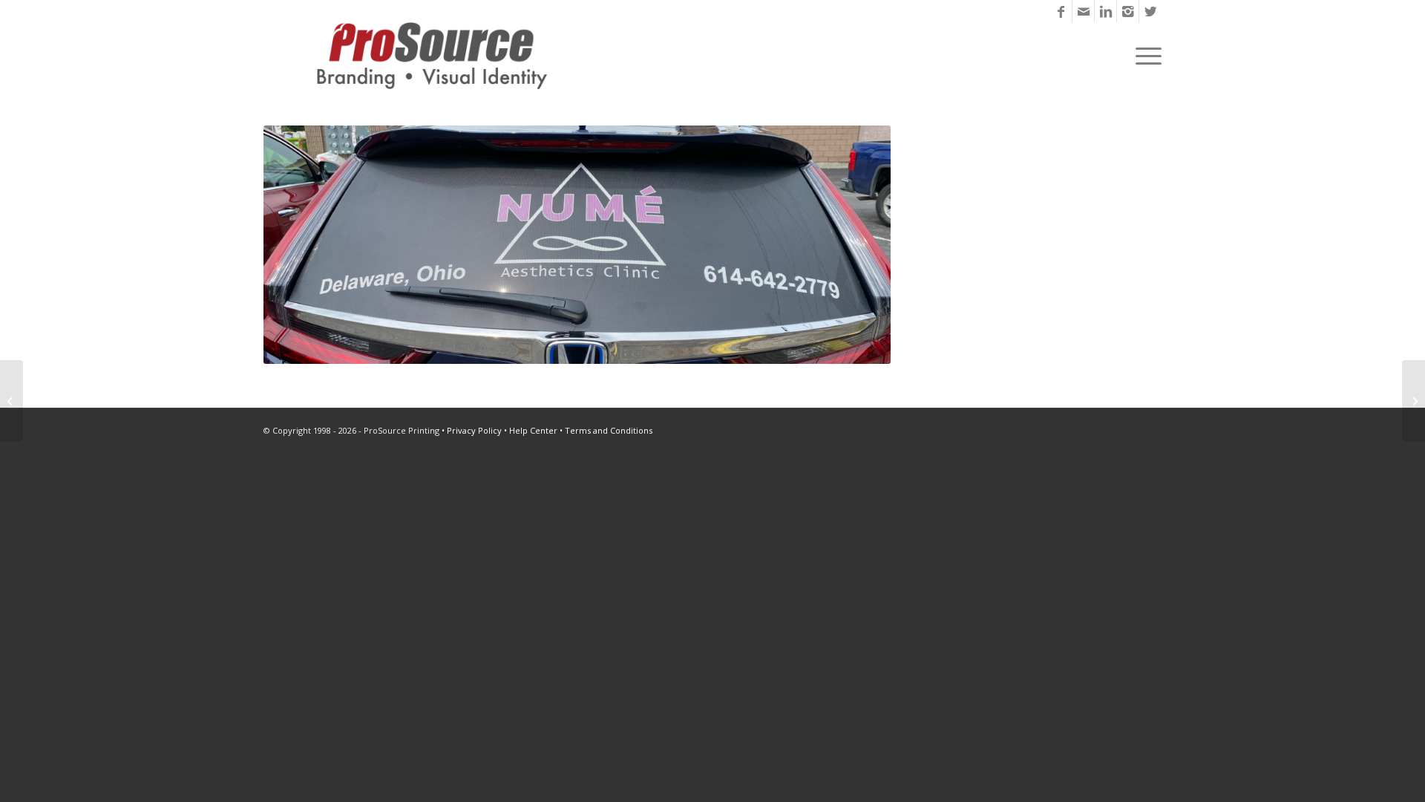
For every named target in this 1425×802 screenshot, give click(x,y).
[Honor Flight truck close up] (11, 401)
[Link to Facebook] (1061, 11)
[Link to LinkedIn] (1105, 11)
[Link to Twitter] (1150, 11)
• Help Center (530, 430)
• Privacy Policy (472, 430)
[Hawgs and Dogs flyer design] (1413, 401)
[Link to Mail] (1083, 11)
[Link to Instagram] (1128, 11)
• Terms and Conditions (606, 430)
